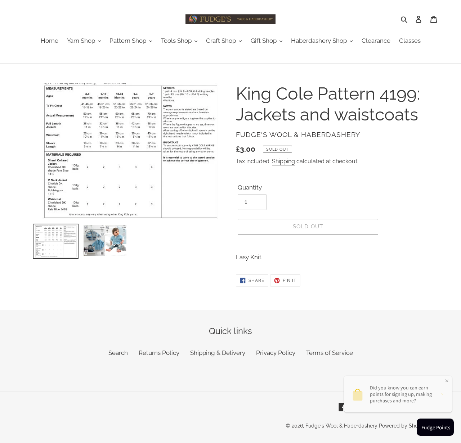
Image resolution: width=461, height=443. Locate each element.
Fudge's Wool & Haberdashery (341, 426)
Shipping (283, 161)
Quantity (250, 187)
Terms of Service (329, 352)
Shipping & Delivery (217, 352)
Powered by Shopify (403, 426)
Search (118, 352)
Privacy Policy (275, 352)
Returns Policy (159, 352)
